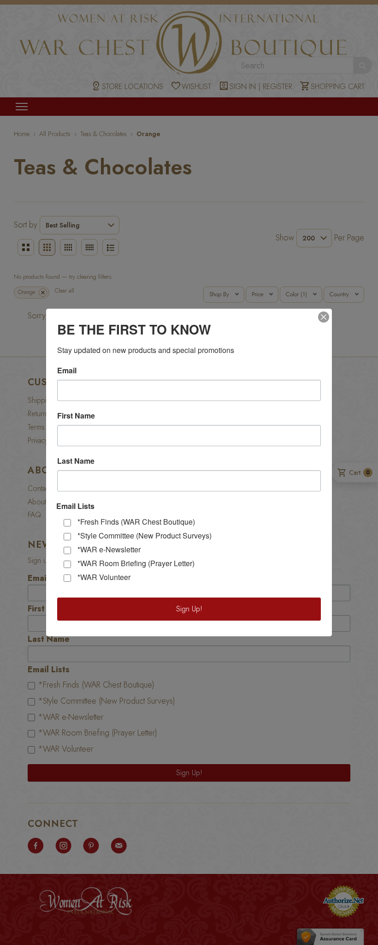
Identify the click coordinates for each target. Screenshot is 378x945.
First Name (76, 415)
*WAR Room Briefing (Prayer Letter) (136, 563)
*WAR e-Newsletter (109, 549)
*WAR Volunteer (103, 577)
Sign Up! (189, 609)
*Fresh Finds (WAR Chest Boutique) (136, 521)
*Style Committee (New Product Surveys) (144, 535)
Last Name (75, 461)
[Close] (323, 317)
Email (67, 370)
